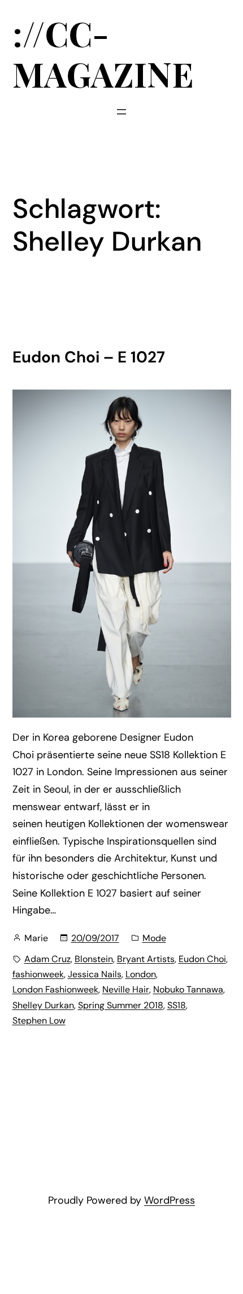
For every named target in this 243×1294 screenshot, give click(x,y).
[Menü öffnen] (121, 112)
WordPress (169, 1200)
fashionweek (38, 974)
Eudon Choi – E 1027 (88, 357)
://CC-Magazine (103, 53)
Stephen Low (39, 1020)
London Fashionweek (55, 989)
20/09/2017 (95, 938)
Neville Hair (125, 989)
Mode (154, 938)
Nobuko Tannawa (188, 989)
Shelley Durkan (43, 1005)
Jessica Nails (95, 974)
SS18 (176, 1005)
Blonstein (94, 959)
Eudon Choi (202, 959)
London (140, 974)
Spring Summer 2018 (120, 1005)
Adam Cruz (47, 959)
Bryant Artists (146, 959)
